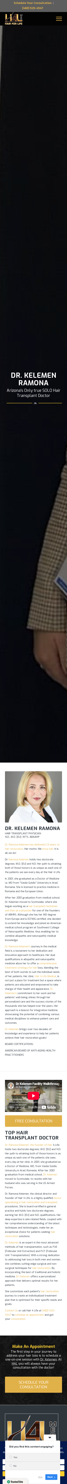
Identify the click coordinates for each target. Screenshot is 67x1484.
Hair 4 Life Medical (45, 976)
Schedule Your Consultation (33, 3)
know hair (47, 849)
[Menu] (57, 19)
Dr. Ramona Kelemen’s (18, 946)
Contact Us (11, 1310)
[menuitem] (32, 3)
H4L (15, 1364)
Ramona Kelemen (19, 859)
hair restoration (41, 1268)
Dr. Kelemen (12, 1029)
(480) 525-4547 (32, 8)
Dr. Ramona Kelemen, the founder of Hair (28, 1145)
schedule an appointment (29, 1315)
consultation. (18, 1319)
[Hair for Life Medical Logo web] (14, 19)
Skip (40, 1477)
